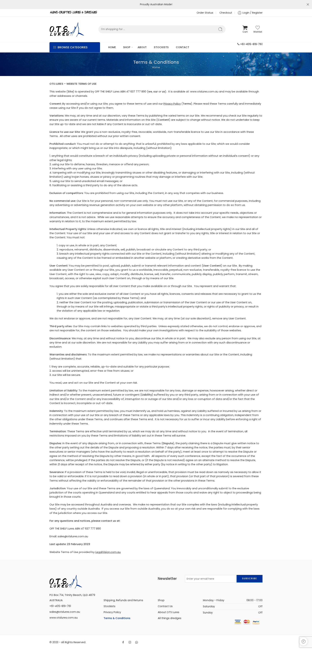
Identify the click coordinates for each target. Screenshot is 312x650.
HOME (112, 47)
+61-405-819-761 (251, 44)
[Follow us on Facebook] (123, 642)
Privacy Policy (172, 103)
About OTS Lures (168, 612)
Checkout (225, 12)
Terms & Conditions (117, 618)
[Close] (308, 4)
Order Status (205, 12)
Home (156, 67)
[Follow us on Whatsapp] (136, 642)
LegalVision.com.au (108, 552)
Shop (161, 600)
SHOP (126, 47)
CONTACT (182, 47)
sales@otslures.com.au (64, 612)
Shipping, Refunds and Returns (123, 600)
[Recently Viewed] (303, 641)
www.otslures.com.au (63, 617)
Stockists (109, 606)
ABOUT (142, 47)
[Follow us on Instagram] (129, 642)
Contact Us (165, 606)
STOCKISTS (161, 47)
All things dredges (169, 618)
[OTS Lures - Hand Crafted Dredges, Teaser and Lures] (66, 29)
